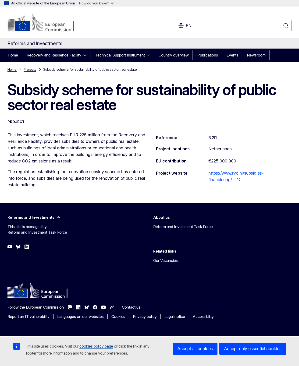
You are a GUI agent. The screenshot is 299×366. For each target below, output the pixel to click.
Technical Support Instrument (120, 55)
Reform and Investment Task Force (183, 226)
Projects (30, 69)
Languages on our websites (80, 316)
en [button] (189, 25)
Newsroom (256, 55)
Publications (207, 55)
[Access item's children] (86, 55)
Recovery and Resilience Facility (54, 55)
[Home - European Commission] (45, 23)
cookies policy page (96, 346)
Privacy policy (145, 316)
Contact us (131, 307)
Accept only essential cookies (252, 348)
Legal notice (174, 316)
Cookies (118, 316)
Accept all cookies (195, 348)
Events (232, 55)
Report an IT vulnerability (28, 316)
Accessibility (203, 316)
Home (13, 55)
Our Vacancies (165, 260)
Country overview (174, 55)
